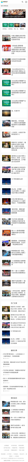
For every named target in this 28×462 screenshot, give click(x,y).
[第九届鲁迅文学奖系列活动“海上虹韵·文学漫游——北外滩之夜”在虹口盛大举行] (6, 170)
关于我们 (9, 454)
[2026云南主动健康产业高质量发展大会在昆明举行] (5, 25)
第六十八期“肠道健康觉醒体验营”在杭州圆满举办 (17, 232)
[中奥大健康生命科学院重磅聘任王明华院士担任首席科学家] (6, 38)
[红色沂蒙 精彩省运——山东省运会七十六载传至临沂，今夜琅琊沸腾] (6, 201)
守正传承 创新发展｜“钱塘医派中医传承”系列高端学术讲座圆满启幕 (14, 371)
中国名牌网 (21, 445)
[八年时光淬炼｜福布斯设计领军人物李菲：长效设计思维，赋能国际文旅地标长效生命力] (6, 293)
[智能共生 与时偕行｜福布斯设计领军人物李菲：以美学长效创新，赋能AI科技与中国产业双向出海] (6, 145)
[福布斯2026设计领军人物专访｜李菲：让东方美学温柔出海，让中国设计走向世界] (6, 158)
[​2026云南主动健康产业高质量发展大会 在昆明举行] (6, 83)
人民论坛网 (6, 450)
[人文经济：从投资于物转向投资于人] (6, 135)
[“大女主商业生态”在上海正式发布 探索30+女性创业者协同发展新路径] (6, 71)
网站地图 (3, 454)
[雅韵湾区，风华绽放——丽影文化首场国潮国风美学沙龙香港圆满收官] (22, 25)
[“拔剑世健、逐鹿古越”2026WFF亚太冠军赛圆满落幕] (6, 211)
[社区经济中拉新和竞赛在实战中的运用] (6, 61)
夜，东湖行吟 (18, 29)
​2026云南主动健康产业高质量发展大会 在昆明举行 (18, 82)
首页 (2, 5)
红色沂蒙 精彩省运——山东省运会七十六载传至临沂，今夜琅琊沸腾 (18, 201)
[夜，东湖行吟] (17, 25)
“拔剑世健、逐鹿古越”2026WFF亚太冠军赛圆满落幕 (18, 211)
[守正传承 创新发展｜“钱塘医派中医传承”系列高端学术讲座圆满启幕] (6, 221)
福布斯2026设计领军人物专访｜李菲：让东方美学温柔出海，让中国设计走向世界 (18, 317)
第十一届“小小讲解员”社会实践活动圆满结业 (18, 418)
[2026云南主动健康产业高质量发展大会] (11, 25)
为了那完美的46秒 (17, 179)
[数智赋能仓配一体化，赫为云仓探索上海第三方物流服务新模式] (6, 253)
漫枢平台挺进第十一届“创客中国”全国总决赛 (18, 426)
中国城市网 (14, 447)
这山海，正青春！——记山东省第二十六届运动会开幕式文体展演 (18, 191)
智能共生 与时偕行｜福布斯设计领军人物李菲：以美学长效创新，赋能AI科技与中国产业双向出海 (18, 146)
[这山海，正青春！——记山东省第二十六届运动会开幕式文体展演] (6, 191)
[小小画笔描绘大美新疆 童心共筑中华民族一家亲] (6, 263)
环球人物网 (21, 450)
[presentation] (4, 14)
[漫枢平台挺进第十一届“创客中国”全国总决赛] (6, 283)
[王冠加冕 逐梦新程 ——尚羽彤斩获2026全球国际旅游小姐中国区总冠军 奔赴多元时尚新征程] (6, 48)
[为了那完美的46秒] (6, 181)
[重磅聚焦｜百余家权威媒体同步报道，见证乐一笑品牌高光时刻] (6, 243)
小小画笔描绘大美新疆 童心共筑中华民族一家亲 (18, 262)
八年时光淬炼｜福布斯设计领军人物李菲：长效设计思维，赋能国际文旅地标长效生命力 (18, 436)
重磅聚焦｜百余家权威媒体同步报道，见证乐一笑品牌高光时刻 (18, 242)
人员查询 (16, 456)
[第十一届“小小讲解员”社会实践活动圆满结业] (6, 273)
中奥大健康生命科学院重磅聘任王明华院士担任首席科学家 (18, 37)
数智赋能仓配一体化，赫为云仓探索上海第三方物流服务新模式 (18, 252)
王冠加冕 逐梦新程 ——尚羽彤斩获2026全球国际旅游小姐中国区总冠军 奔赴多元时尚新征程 (18, 49)
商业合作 (22, 454)
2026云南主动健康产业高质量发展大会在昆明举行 (18, 92)
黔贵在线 (13, 2)
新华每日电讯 (7, 447)
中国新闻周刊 (14, 450)
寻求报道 (15, 454)
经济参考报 (14, 445)
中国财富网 (21, 447)
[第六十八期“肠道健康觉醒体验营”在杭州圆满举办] (6, 233)
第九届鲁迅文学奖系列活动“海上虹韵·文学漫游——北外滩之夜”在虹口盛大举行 (18, 325)
